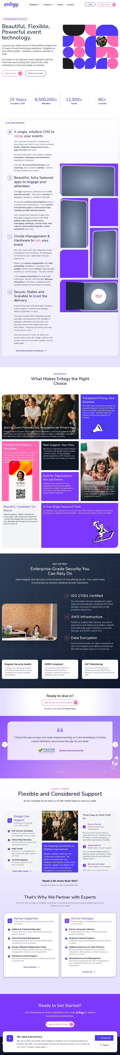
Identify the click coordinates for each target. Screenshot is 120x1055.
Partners (47, 4)
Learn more (40, 1047)
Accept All (106, 1038)
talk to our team (54, 708)
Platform (33, 4)
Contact (70, 4)
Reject (106, 1045)
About (60, 4)
